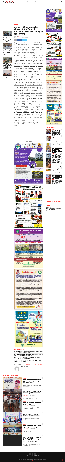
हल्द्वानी (27, 1)
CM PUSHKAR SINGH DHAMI (26, 364)
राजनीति (34, 1)
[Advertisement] (28, 134)
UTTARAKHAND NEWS (35, 364)
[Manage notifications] (63, 460)
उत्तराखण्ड (30, 1)
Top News (22, 1)
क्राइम (41, 1)
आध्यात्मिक (53, 1)
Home (27, 455)
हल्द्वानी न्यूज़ (40, 364)
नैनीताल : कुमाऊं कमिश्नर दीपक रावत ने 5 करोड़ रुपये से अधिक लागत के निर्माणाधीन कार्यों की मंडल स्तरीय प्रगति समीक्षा (7, 79)
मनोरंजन (38, 1)
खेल (44, 1)
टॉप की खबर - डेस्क (21, 36)
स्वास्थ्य (50, 1)
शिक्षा (47, 1)
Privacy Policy (36, 455)
